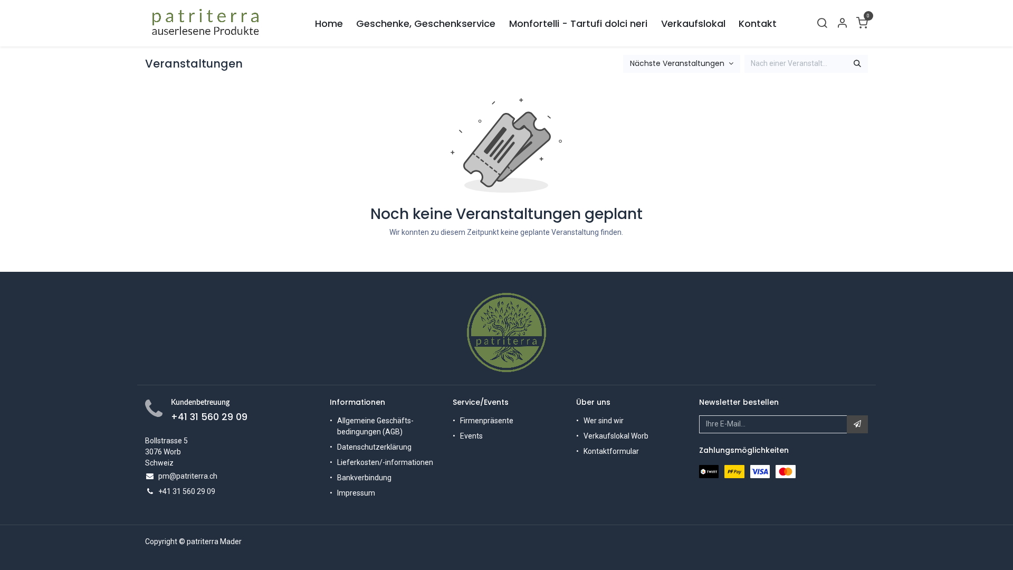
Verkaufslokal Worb (616, 436)
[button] (857, 424)
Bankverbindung (364, 477)
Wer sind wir (604, 420)
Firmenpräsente (486, 420)
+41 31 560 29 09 (209, 417)
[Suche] (822, 23)
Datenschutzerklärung (374, 447)
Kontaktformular (611, 451)
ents (475, 436)
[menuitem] (329, 23)
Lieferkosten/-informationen (385, 462)
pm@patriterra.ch (187, 476)
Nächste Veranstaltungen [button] (678, 63)
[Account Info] (842, 23)
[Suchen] (857, 64)
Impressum (356, 493)
